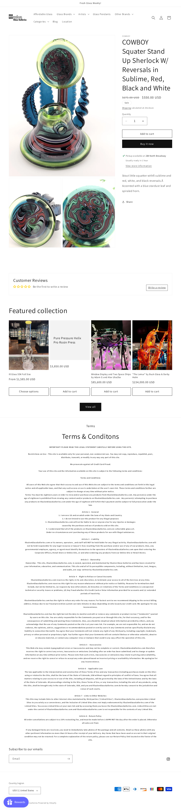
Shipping (126, 107)
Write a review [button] (157, 287)
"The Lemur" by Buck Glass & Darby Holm (151, 376)
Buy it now (147, 143)
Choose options (29, 391)
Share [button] (129, 201)
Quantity (126, 114)
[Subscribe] (68, 759)
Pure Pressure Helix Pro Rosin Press (67, 340)
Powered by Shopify (47, 803)
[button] (65, 14)
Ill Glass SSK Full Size (20, 374)
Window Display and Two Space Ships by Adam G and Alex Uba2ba (111, 376)
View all (91, 406)
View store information (139, 165)
